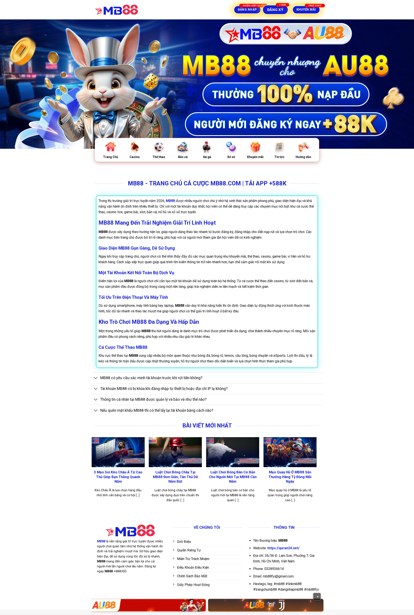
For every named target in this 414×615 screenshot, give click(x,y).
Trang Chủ (110, 157)
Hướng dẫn (303, 157)
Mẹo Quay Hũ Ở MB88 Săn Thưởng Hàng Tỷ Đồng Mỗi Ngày (289, 477)
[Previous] (92, 474)
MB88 (101, 541)
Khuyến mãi (255, 157)
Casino (135, 157)
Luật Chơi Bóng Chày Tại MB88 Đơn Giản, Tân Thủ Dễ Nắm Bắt (175, 477)
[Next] (316, 474)
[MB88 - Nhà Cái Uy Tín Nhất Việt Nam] (116, 10)
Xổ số (231, 157)
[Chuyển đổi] (96, 378)
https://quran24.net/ (283, 548)
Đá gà (207, 157)
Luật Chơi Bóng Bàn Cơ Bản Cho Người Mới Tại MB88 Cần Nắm (233, 477)
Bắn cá (183, 157)
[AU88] (148, 605)
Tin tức (279, 157)
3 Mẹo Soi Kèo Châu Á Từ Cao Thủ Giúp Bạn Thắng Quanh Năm (118, 477)
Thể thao (158, 157)
